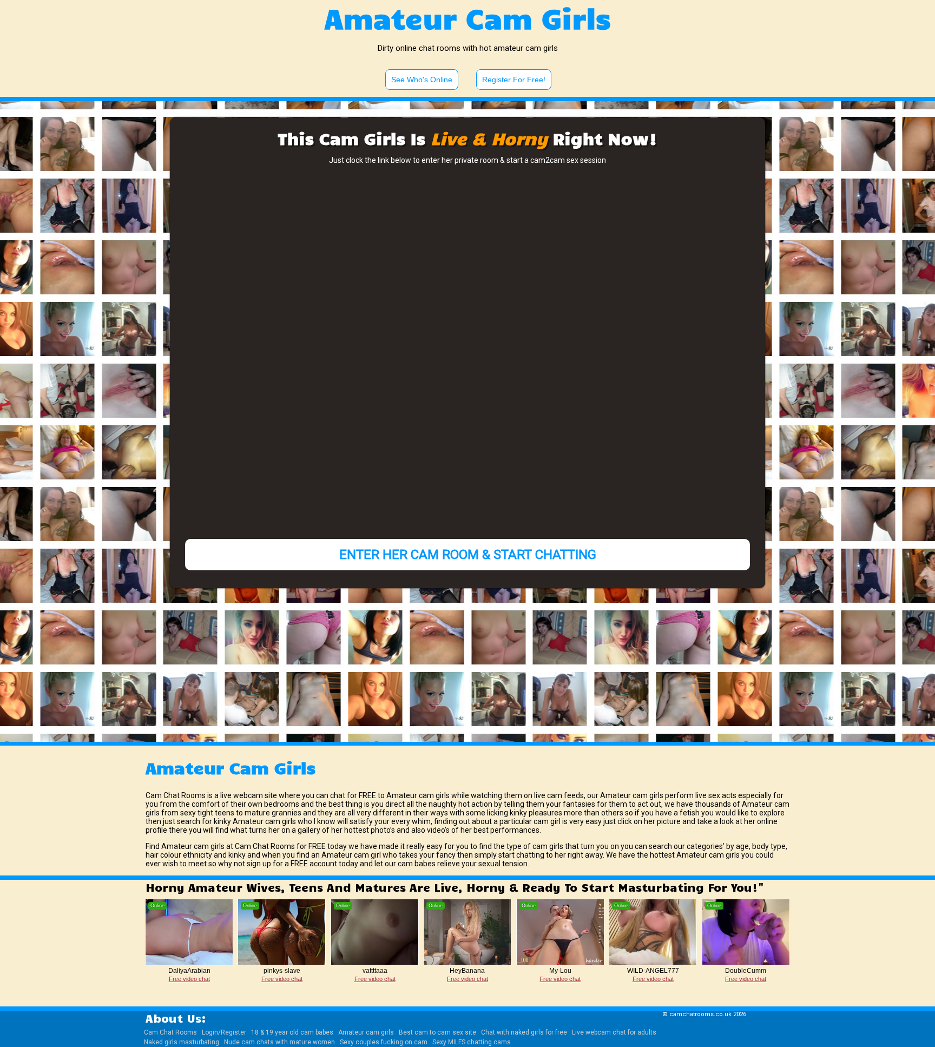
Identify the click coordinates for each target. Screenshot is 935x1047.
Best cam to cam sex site (437, 1032)
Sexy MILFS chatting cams (471, 1042)
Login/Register (224, 1032)
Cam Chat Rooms (170, 1032)
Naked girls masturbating (181, 1042)
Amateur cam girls (366, 1032)
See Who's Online (421, 79)
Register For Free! (513, 79)
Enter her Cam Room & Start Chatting (467, 554)
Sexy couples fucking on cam (383, 1042)
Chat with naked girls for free (524, 1032)
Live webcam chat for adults (614, 1032)
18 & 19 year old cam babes (292, 1032)
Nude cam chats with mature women (279, 1042)
